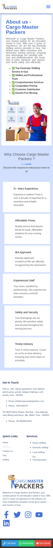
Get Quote (44, 543)
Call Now (11, 543)
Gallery (6, 459)
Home (5, 442)
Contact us (8, 451)
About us (7, 447)
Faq (4, 455)
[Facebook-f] (6, 514)
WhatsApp (27, 543)
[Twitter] (17, 514)
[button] (48, 6)
